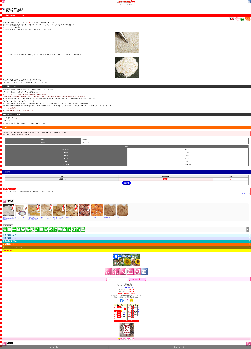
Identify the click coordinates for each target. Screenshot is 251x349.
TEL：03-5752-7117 (127, 287)
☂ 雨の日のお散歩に (10, 241)
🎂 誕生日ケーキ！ (9, 244)
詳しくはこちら (246, 193)
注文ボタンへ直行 (179, 347)
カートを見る (54, 347)
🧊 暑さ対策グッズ (9, 238)
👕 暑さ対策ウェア (9, 235)
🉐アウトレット (8, 250)
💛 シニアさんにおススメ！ (12, 247)
